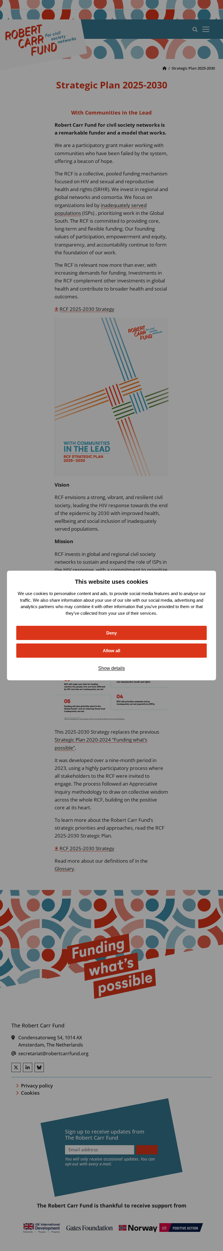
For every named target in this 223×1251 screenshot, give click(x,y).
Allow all (111, 650)
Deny (111, 632)
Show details (111, 668)
